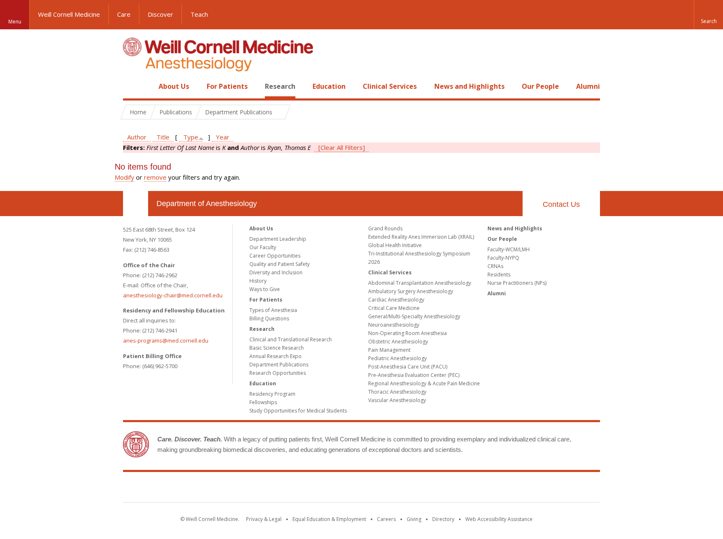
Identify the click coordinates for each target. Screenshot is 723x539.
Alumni (588, 86)
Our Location (135, 203)
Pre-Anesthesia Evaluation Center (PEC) (413, 375)
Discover (160, 14)
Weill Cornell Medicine (69, 14)
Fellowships (263, 402)
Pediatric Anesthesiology (397, 358)
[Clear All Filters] (341, 147)
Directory (443, 519)
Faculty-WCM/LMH (508, 249)
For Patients (227, 86)
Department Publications (278, 364)
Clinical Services (390, 86)
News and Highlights (469, 86)
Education (329, 86)
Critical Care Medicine (394, 308)
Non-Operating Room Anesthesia (407, 333)
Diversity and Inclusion (276, 272)
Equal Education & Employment (329, 519)
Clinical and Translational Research (290, 339)
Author (136, 137)
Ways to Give (264, 289)
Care (124, 14)
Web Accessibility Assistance (499, 519)
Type (190, 137)
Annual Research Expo (275, 356)
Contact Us (561, 204)
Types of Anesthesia (273, 310)
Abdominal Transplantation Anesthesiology (419, 282)
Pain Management (389, 349)
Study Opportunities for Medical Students (298, 410)
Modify (124, 177)
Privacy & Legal (264, 519)
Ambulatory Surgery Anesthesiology (410, 291)
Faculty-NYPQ (503, 257)
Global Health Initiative (395, 245)
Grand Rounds (385, 228)
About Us (174, 86)
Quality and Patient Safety (279, 264)
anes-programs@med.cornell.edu (165, 340)
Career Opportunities (274, 255)
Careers (386, 519)
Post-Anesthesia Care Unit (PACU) (407, 366)
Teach (199, 14)
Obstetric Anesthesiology (398, 341)
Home (132, 86)
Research (280, 86)
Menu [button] (14, 21)
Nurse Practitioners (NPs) (516, 282)
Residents (498, 274)
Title (162, 137)
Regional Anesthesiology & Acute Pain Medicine (424, 383)
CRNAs (495, 266)
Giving (414, 519)
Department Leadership (277, 238)
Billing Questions (269, 318)
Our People (540, 86)
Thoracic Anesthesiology (397, 391)
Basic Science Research (276, 347)
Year (222, 137)
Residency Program (272, 393)
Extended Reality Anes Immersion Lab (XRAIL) (421, 236)
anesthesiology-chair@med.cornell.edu (173, 295)
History (258, 280)
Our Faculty (262, 247)
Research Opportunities (277, 373)
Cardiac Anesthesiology (396, 299)
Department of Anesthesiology (206, 203)
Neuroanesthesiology (393, 324)
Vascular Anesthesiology (397, 400)
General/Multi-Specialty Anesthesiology (414, 316)
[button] (708, 14)
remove (155, 177)
